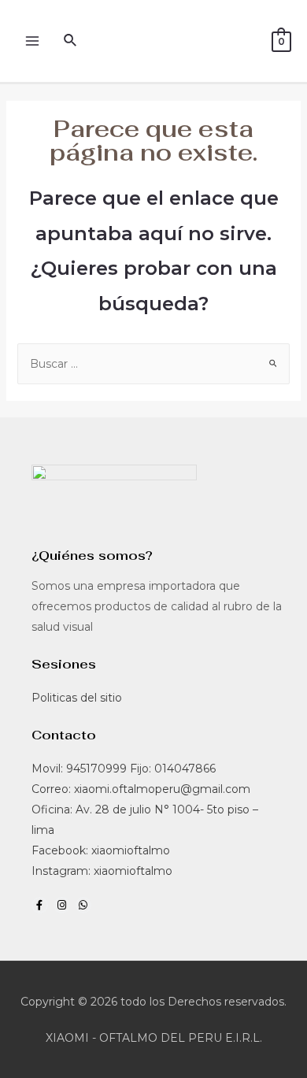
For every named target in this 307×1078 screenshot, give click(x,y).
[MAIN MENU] (32, 41)
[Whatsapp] (84, 905)
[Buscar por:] (153, 364)
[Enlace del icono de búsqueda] (71, 41)
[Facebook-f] (39, 905)
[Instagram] (62, 905)
